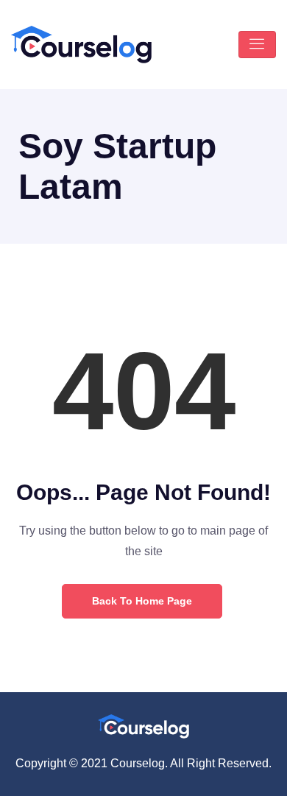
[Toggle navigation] (257, 44)
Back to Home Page (142, 601)
